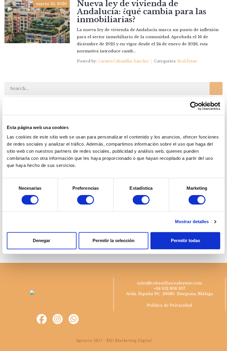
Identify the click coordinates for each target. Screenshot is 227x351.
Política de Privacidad (169, 305)
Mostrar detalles (192, 221)
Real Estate (187, 61)
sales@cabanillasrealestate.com (169, 283)
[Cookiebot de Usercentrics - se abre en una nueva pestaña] (194, 106)
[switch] (85, 200)
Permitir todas (185, 240)
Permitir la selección (113, 240)
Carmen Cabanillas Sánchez (123, 61)
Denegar (41, 240)
